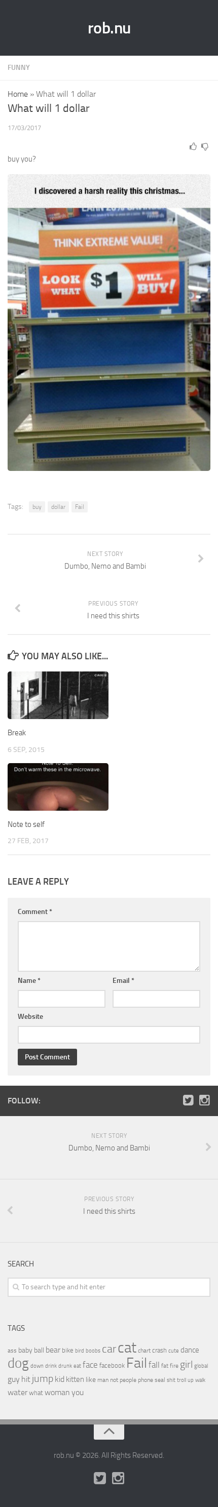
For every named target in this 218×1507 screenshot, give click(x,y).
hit (25, 1379)
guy (14, 1379)
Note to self (26, 824)
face (90, 1365)
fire (174, 1365)
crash (159, 1350)
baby (25, 1350)
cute (173, 1350)
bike (68, 1350)
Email (123, 980)
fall (154, 1365)
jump (42, 1378)
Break (17, 732)
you (77, 1392)
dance (189, 1350)
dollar (58, 506)
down (37, 1366)
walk (200, 1380)
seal (160, 1379)
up (191, 1380)
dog (18, 1363)
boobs (93, 1350)
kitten (75, 1379)
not (114, 1379)
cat (127, 1348)
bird (79, 1350)
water (17, 1392)
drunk (65, 1366)
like (91, 1379)
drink (51, 1365)
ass (12, 1350)
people (128, 1379)
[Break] (58, 695)
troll (181, 1380)
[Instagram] (204, 1100)
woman (57, 1392)
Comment (35, 911)
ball (39, 1350)
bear (53, 1350)
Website (30, 1016)
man (102, 1379)
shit (171, 1379)
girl (186, 1364)
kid (59, 1379)
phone (145, 1379)
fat (164, 1365)
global (201, 1365)
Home (18, 94)
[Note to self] (58, 787)
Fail (79, 506)
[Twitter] (188, 1100)
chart (144, 1350)
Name (29, 980)
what (36, 1393)
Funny (19, 67)
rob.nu (109, 27)
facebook (112, 1365)
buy (37, 506)
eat (77, 1366)
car (109, 1349)
